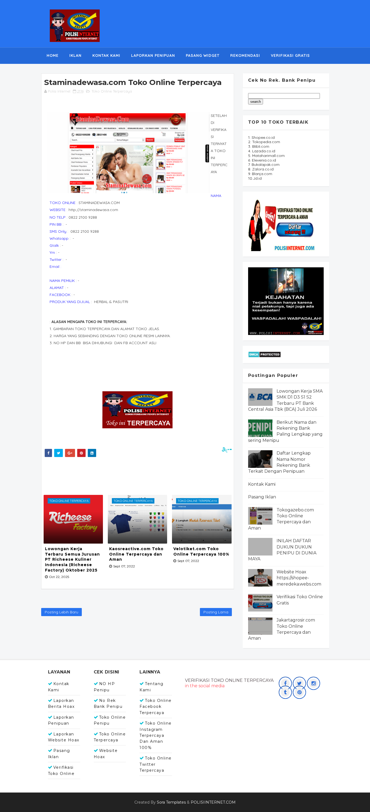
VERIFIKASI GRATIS (290, 55)
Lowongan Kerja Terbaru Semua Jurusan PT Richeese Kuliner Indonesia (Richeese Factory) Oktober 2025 (72, 559)
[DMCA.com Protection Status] (264, 353)
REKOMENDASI (245, 55)
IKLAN (75, 55)
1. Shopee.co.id (261, 137)
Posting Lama (215, 612)
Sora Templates (171, 802)
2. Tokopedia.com (264, 141)
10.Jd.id (255, 178)
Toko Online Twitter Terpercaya (155, 764)
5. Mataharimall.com (266, 155)
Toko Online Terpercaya (112, 91)
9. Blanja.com (260, 173)
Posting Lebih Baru (61, 612)
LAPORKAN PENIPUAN (153, 55)
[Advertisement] (141, 474)
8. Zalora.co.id (261, 169)
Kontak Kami (261, 484)
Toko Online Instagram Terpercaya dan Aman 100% (155, 735)
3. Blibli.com (258, 146)
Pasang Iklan (262, 496)
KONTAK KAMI (106, 55)
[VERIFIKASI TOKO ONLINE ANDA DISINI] (282, 223)
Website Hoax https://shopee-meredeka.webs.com (299, 578)
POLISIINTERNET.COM (213, 802)
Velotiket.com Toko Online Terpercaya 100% (201, 551)
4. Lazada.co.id (261, 151)
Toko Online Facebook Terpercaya (155, 706)
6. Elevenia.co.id (262, 160)
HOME (53, 55)
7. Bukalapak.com (264, 164)
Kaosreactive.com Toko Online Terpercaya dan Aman (136, 554)
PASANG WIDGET (202, 55)
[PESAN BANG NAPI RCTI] (286, 300)
